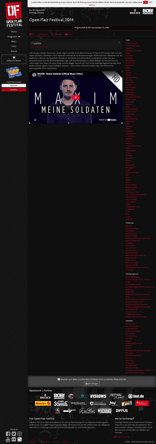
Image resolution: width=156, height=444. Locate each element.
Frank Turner (130, 102)
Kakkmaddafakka (132, 119)
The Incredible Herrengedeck (136, 195)
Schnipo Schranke (132, 173)
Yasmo (128, 216)
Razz (127, 163)
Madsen (128, 148)
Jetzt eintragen (92, 384)
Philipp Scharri (131, 260)
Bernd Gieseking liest (133, 277)
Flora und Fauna (131, 336)
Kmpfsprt (129, 131)
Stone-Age (129, 360)
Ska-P (128, 182)
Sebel (128, 177)
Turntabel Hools (131, 365)
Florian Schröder (131, 236)
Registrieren (14, 85)
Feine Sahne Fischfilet (133, 97)
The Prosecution (131, 199)
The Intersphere (131, 197)
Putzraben (129, 353)
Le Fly (128, 141)
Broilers (128, 68)
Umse (128, 212)
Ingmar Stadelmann (133, 241)
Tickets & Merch (13, 61)
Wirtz (127, 214)
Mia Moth (129, 156)
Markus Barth (130, 246)
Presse (14, 51)
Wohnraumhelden (132, 368)
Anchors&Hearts (131, 43)
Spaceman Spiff (131, 187)
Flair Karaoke (130, 334)
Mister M (129, 346)
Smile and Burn (131, 185)
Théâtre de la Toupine (133, 314)
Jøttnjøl (128, 341)
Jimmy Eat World (132, 109)
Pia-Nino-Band (131, 312)
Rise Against (130, 168)
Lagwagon (129, 138)
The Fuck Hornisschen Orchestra (137, 267)
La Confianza (130, 136)
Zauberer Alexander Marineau (136, 317)
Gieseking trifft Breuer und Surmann (138, 238)
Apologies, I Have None (134, 51)
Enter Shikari (130, 95)
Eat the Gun (130, 92)
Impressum (33, 442)
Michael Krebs (131, 250)
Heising (128, 104)
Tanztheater (130, 363)
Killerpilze (129, 126)
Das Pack (129, 80)
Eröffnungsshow (131, 329)
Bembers (129, 226)
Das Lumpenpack (132, 228)
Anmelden (14, 90)
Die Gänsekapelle (132, 326)
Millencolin (129, 158)
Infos (13, 46)
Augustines (129, 56)
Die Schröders (131, 87)
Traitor (128, 204)
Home (14, 32)
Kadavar (128, 116)
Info (33, 34)
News (13, 41)
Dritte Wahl (130, 90)
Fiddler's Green (131, 99)
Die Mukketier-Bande (133, 284)
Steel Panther (130, 190)
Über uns (65, 442)
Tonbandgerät (131, 202)
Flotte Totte (130, 292)
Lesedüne (129, 243)
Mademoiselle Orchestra (134, 343)
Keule (127, 124)
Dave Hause (130, 82)
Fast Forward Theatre (133, 331)
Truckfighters (130, 209)
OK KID (128, 348)
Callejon (128, 73)
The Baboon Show (132, 192)
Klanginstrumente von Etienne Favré (138, 299)
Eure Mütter (130, 231)
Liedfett (128, 143)
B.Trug (128, 70)
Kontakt (56, 442)
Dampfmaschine (132, 77)
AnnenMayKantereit (133, 46)
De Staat (129, 85)
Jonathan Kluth (131, 112)
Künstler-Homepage (40, 47)
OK (145, 2)
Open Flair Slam (131, 258)
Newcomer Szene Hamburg (135, 255)
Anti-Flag (129, 48)
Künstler (44, 34)
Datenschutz (45, 442)
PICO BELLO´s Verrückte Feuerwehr (138, 351)
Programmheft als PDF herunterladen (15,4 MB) (92, 28)
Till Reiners (129, 270)
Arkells (128, 53)
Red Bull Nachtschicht (133, 356)
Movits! (128, 160)
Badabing (129, 58)
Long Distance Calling (133, 146)
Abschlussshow (131, 324)
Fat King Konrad (131, 233)
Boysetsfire (130, 65)
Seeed (128, 180)
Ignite (127, 107)
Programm (13, 36)
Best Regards (130, 60)
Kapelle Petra (130, 121)
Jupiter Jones (130, 114)
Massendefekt (131, 151)
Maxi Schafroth (131, 248)
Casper (128, 75)
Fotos (70, 34)
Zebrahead (129, 219)
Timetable (57, 34)
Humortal (129, 338)
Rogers (128, 170)
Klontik (128, 129)
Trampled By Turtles (133, 207)
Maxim (128, 153)
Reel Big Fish (130, 165)
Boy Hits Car (130, 63)
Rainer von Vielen (132, 263)
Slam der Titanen (132, 265)
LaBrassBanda (131, 134)
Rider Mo (129, 358)
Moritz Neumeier (131, 253)
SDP (127, 175)
